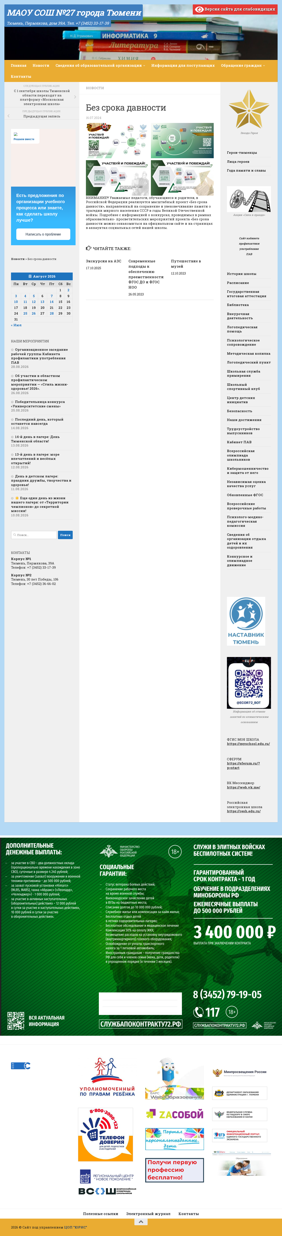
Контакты (21, 76)
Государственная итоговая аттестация (246, 293)
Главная (18, 65)
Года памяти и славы (246, 170)
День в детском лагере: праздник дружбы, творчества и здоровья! (41, 480)
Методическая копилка (248, 353)
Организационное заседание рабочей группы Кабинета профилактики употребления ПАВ (39, 356)
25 (25, 313)
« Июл (16, 325)
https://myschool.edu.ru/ (248, 743)
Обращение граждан (241, 65)
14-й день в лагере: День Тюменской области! (35, 438)
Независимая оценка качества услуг (246, 483)
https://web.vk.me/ (243, 787)
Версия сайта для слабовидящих (239, 9)
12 (34, 301)
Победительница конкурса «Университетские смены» (38, 403)
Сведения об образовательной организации (99, 65)
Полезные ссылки (100, 1213)
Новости (41, 65)
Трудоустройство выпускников (243, 431)
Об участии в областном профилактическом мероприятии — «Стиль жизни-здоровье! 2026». (39, 382)
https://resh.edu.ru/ (244, 811)
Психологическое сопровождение (243, 342)
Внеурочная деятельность (240, 316)
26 (34, 313)
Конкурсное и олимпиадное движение (239, 560)
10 (16, 301)
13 (42, 301)
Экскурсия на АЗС (103, 261)
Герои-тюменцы (242, 152)
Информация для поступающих (183, 65)
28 (52, 313)
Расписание (238, 282)
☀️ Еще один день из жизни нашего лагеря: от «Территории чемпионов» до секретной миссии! (40, 504)
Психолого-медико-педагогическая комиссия (245, 521)
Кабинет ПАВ (239, 442)
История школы (241, 273)
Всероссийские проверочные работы (246, 505)
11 (25, 301)
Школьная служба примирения (243, 373)
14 (52, 301)
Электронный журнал (148, 1213)
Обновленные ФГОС (245, 495)
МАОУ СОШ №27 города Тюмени (74, 12)
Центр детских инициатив (241, 399)
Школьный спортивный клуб (243, 386)
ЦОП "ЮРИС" (75, 1227)
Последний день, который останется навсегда (37, 421)
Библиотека (238, 305)
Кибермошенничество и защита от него (248, 470)
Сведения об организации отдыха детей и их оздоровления (246, 541)
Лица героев (238, 161)
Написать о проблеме (43, 234)
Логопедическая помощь (242, 329)
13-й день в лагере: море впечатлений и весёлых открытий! (35, 458)
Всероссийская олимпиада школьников (241, 455)
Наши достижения (244, 420)
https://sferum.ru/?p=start (243, 765)
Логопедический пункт (249, 362)
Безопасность (239, 411)
